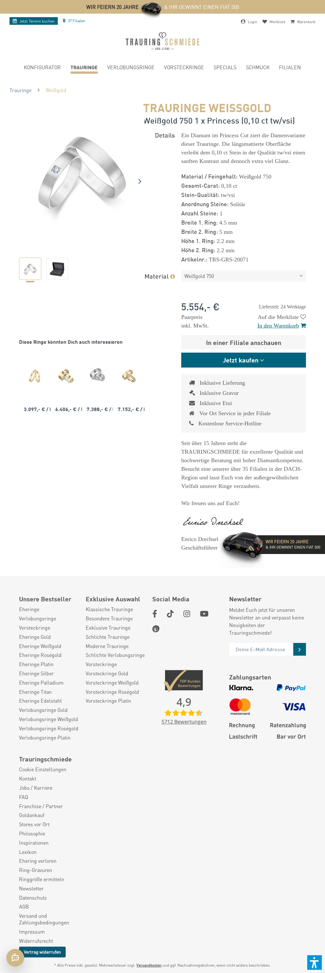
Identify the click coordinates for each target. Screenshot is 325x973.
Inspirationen (34, 843)
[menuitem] (42, 68)
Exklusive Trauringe (108, 628)
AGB (24, 906)
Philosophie (32, 833)
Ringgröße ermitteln (41, 879)
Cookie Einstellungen (42, 769)
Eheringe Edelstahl (40, 701)
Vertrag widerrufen (42, 952)
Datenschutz (33, 898)
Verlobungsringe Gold (43, 710)
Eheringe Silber (36, 673)
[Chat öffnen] (15, 958)
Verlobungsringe (37, 618)
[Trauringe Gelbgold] (35, 376)
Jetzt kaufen (240, 359)
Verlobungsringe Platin (44, 737)
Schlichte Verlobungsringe (115, 655)
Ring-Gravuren (35, 870)
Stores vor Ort (34, 824)
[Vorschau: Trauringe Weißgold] (30, 269)
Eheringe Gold (35, 637)
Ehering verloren (37, 861)
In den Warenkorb (278, 325)
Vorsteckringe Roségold (112, 692)
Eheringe (29, 609)
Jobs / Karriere (35, 788)
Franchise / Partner (41, 806)
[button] (314, 962)
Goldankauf (31, 815)
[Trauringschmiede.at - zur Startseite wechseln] (162, 41)
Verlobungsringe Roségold (48, 728)
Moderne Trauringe (107, 646)
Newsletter (31, 888)
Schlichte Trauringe (107, 637)
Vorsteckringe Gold (107, 673)
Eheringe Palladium (41, 682)
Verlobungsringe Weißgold (48, 719)
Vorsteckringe (34, 628)
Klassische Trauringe (109, 609)
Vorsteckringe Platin (108, 701)
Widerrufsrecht (36, 941)
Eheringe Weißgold (40, 646)
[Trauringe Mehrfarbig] (66, 376)
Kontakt (27, 778)
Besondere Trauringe (109, 618)
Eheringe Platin (36, 664)
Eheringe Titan (35, 692)
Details (165, 135)
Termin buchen (37, 21)
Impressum (32, 932)
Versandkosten (149, 965)
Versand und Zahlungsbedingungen (44, 919)
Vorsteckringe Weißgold (112, 682)
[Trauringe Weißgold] (98, 376)
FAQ (23, 797)
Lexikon (27, 852)
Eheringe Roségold (40, 655)
